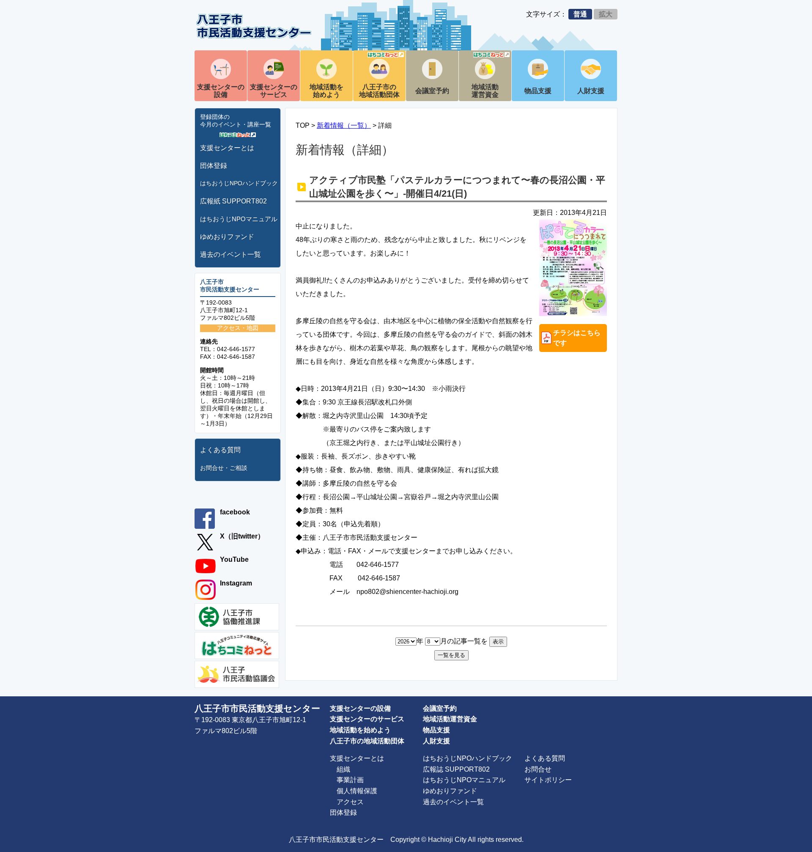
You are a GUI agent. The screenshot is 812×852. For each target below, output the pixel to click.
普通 (580, 14)
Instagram (236, 583)
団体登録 (213, 165)
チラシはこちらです (577, 337)
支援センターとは (227, 147)
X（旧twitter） (242, 536)
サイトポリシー (548, 779)
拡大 (605, 14)
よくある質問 (220, 449)
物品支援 (537, 90)
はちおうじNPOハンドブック (239, 183)
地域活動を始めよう (326, 90)
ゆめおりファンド (227, 236)
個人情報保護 (357, 790)
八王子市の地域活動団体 (379, 90)
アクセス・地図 (237, 327)
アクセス (350, 801)
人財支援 (590, 90)
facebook (235, 512)
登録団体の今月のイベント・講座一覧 (235, 120)
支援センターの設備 (220, 90)
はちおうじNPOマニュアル (238, 219)
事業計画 (350, 779)
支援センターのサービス (273, 90)
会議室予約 (432, 90)
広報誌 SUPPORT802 (456, 769)
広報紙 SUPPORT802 (233, 201)
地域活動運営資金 (485, 90)
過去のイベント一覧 (230, 254)
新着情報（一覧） (344, 125)
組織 (343, 769)
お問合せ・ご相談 (223, 467)
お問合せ (537, 769)
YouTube (234, 559)
